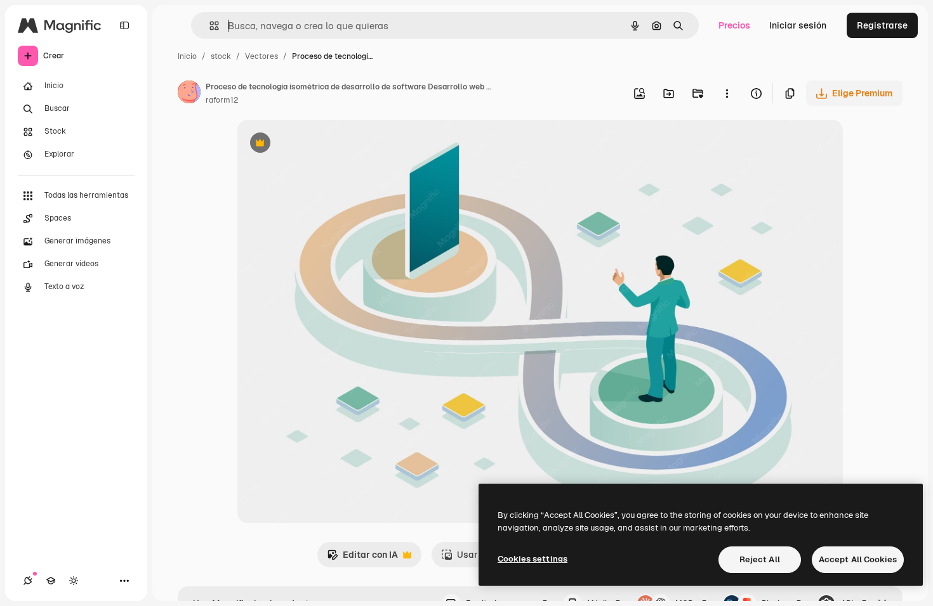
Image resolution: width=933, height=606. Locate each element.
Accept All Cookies (858, 559)
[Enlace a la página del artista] (189, 94)
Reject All (759, 559)
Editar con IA (362, 558)
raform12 (222, 100)
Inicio (187, 56)
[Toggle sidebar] (124, 25)
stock (221, 56)
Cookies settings (532, 558)
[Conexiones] (28, 581)
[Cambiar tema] (73, 581)
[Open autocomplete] (209, 25)
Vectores (261, 56)
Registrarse (882, 25)
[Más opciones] (726, 93)
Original (318, 144)
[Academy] (51, 581)
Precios (734, 25)
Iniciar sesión (797, 25)
